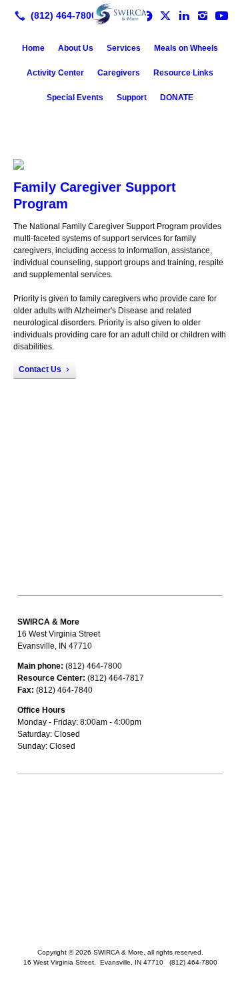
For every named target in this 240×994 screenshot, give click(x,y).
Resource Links (183, 72)
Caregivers (118, 72)
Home (33, 48)
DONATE (176, 97)
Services (124, 48)
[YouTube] (221, 15)
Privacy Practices (48, 875)
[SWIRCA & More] (120, 14)
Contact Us (40, 369)
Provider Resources (53, 800)
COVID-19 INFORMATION (64, 819)
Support (132, 97)
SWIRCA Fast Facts (52, 837)
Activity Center (55, 72)
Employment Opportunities (65, 856)
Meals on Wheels (186, 48)
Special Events (75, 97)
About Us (75, 48)
